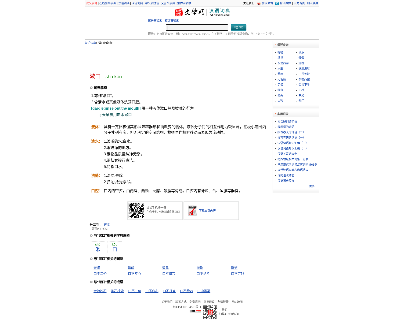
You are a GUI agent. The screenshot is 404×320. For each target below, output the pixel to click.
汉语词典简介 (286, 180)
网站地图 (237, 302)
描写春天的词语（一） (292, 137)
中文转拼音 (152, 3)
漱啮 (131, 268)
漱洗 (200, 268)
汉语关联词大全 (287, 154)
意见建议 (209, 302)
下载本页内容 (207, 210)
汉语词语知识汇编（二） (293, 143)
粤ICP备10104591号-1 (187, 307)
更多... (313, 186)
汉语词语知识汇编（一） (293, 148)
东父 (301, 95)
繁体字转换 (184, 3)
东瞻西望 (304, 79)
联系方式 (181, 302)
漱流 (234, 268)
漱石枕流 (117, 291)
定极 (280, 84)
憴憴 (301, 58)
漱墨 (165, 268)
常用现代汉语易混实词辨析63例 (297, 164)
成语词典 (137, 3)
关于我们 (167, 302)
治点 (301, 52)
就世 (280, 58)
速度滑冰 (304, 68)
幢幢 (280, 52)
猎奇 (280, 90)
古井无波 (304, 74)
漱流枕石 (100, 291)
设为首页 (299, 3)
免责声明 (195, 302)
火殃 (280, 101)
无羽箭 (282, 79)
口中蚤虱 (203, 291)
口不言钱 (237, 273)
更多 (107, 225)
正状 (301, 90)
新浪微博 (267, 3)
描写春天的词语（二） (292, 132)
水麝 (280, 68)
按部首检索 (172, 20)
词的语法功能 (286, 175)
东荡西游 (283, 63)
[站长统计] (195, 311)
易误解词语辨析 (287, 121)
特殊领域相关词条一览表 (293, 159)
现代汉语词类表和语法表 (293, 170)
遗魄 (301, 63)
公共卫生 (304, 84)
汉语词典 (124, 3)
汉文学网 (91, 3)
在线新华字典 (107, 3)
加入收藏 (312, 3)
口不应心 (134, 273)
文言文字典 (168, 3)
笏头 (280, 95)
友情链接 (223, 302)
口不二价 (100, 273)
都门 (301, 101)
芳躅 (280, 74)
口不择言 (168, 273)
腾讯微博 (285, 3)
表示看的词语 (286, 127)
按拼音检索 (155, 20)
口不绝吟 (203, 273)
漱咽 (97, 268)
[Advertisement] (171, 56)
